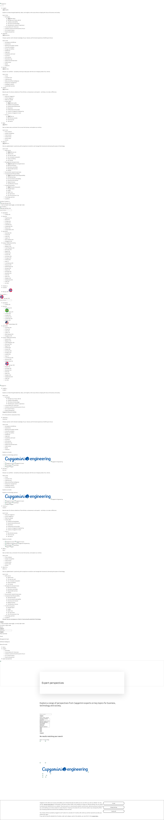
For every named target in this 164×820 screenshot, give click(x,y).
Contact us (47, 791)
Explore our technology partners (10, 454)
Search (2, 621)
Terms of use (44, 752)
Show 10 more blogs (44, 739)
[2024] (41, 730)
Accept (113, 803)
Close (2, 628)
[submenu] (6, 506)
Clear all (41, 733)
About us (7, 143)
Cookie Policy (95, 816)
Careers (7, 89)
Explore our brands (7, 452)
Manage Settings (113, 807)
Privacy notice (47, 799)
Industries (7, 35)
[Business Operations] (45, 722)
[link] (12, 3)
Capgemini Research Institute (9, 412)
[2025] (41, 729)
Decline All (114, 811)
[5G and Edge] (45, 723)
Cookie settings (45, 757)
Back (9, 18)
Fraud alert (44, 760)
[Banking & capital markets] (45, 721)
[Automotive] (45, 720)
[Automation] (45, 725)
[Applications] (45, 724)
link (3, 9)
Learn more (5, 15)
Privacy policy (44, 753)
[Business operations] (45, 726)
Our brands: (42, 765)
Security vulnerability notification (48, 755)
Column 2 (44, 794)
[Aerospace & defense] (45, 718)
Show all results (3, 644)
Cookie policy (44, 758)
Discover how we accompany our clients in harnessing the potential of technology (22, 619)
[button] (7, 291)
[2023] (41, 731)
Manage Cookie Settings (49, 804)
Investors (44, 750)
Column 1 (44, 779)
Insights (7, 9)
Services (7, 69)
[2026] (41, 728)
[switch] (0, 204)
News (6, 124)
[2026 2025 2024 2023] (41, 731)
